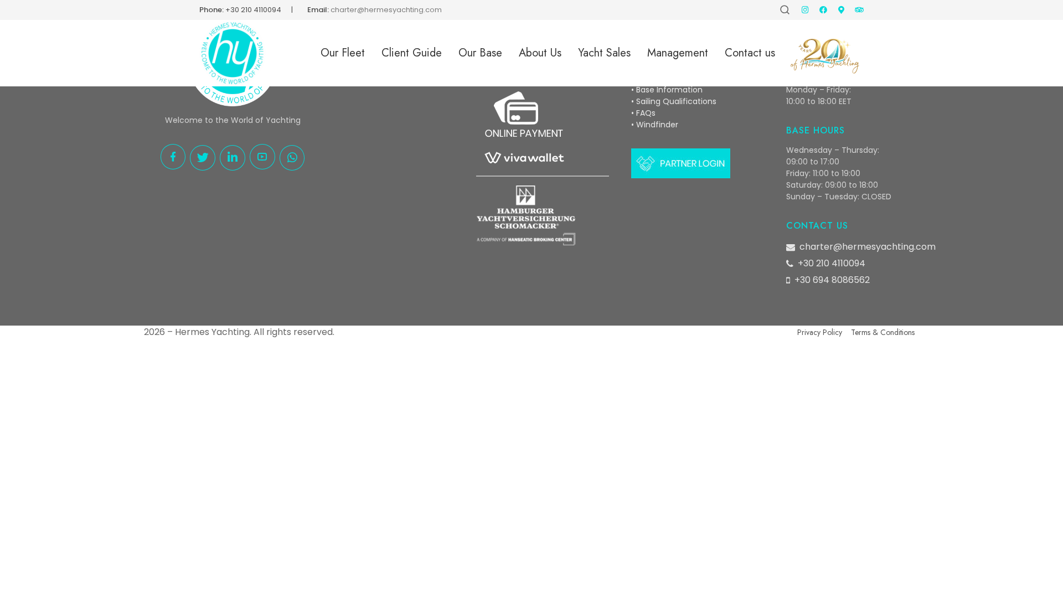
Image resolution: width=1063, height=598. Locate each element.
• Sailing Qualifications (673, 101)
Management (677, 53)
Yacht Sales (604, 53)
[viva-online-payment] (523, 130)
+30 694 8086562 (832, 280)
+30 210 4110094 (253, 9)
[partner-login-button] (680, 163)
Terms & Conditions (883, 332)
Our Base (480, 53)
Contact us (750, 53)
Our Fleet (343, 53)
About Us (540, 53)
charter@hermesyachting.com (867, 246)
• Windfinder (654, 124)
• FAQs (643, 112)
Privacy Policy (819, 332)
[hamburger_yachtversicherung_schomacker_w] (526, 215)
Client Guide (411, 53)
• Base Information (667, 89)
